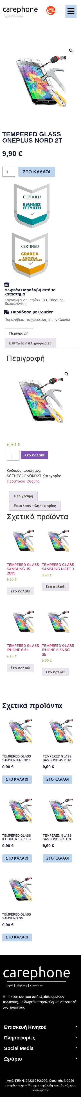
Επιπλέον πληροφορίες (30, 343)
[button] (40, 1027)
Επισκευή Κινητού (25, 1027)
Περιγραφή (19, 333)
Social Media (19, 1048)
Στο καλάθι (36, 171)
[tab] (19, 333)
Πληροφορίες (19, 1038)
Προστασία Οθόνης (23, 481)
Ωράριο (13, 1059)
